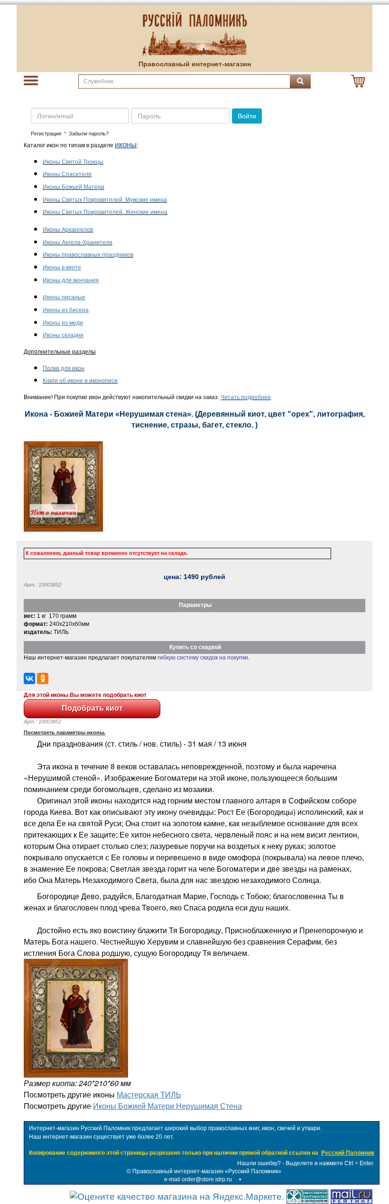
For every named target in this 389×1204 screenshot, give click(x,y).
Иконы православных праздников (88, 254)
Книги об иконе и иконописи (80, 380)
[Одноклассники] (42, 678)
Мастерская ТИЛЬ (149, 1094)
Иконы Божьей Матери (73, 187)
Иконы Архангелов (68, 229)
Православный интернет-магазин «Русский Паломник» (206, 1171)
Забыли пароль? (89, 133)
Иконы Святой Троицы (73, 162)
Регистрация (46, 133)
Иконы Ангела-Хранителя (77, 242)
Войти (247, 116)
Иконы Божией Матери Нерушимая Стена (167, 1105)
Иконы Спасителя (67, 174)
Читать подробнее (246, 397)
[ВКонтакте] (29, 678)
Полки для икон (63, 368)
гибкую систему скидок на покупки (202, 657)
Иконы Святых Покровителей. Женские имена (105, 212)
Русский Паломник (347, 1153)
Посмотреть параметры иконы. (64, 732)
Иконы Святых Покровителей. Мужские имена (105, 199)
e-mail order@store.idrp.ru (198, 1179)
